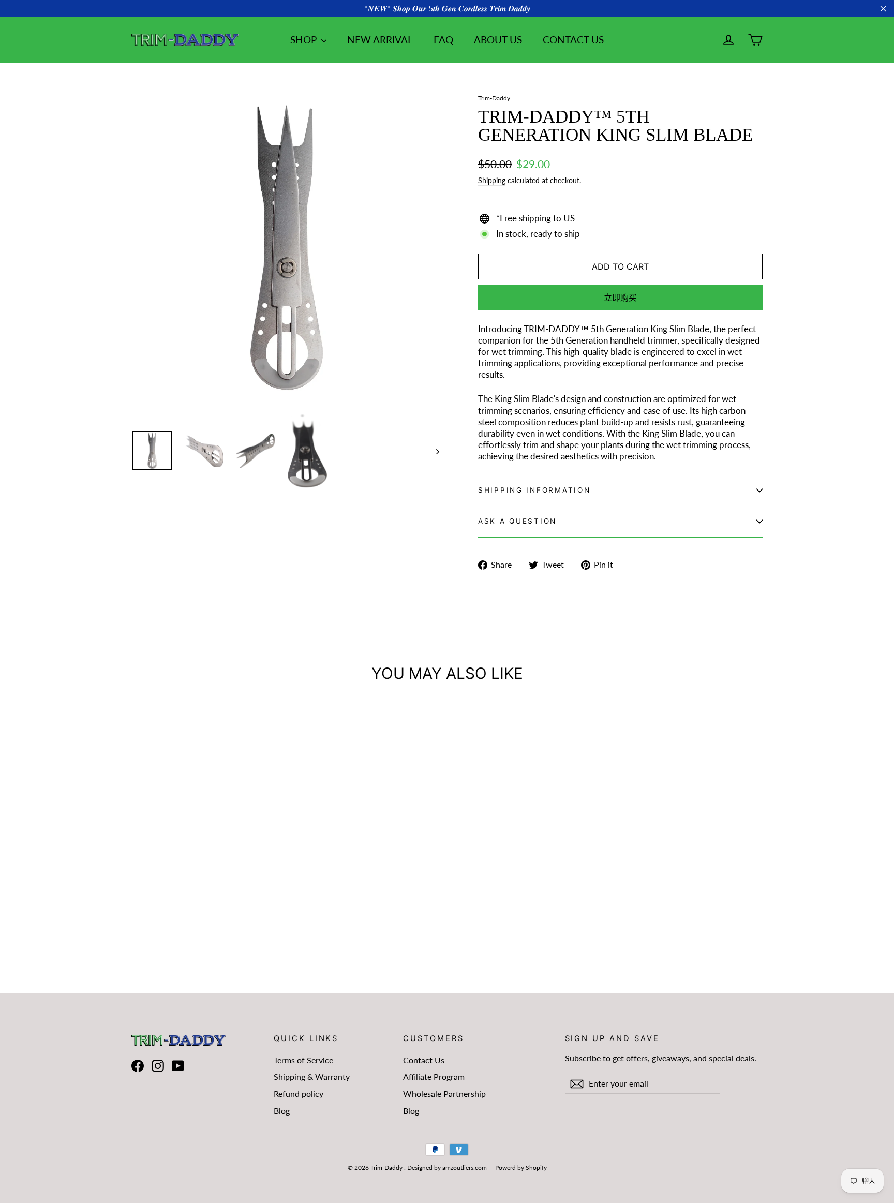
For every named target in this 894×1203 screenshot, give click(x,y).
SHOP (304, 40)
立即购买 (620, 297)
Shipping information (534, 490)
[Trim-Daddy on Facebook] (137, 1066)
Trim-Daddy (494, 98)
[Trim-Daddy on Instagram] (158, 1066)
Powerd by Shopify (521, 1167)
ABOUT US (498, 40)
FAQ (443, 40)
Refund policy (298, 1093)
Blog (282, 1111)
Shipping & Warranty (312, 1076)
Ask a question (517, 521)
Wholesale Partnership (444, 1093)
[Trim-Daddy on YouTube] (178, 1066)
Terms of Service (303, 1060)
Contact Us (423, 1060)
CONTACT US (573, 40)
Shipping (491, 180)
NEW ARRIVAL (380, 40)
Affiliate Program (434, 1076)
